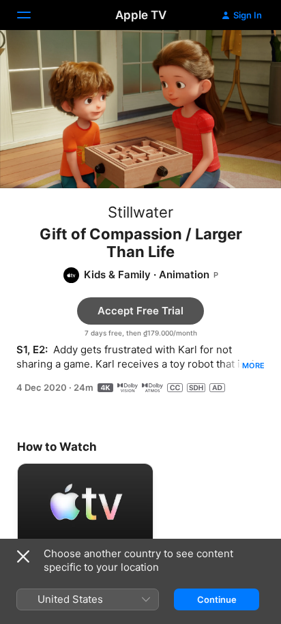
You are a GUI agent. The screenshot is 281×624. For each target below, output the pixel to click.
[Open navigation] (32, 15)
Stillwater (140, 212)
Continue (217, 599)
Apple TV (140, 15)
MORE (253, 365)
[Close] (23, 556)
